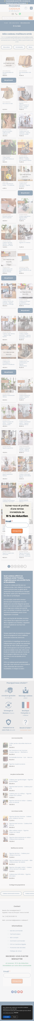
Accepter (7, 1017)
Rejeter (14, 1017)
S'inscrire (17, 531)
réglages (16, 1012)
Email (9, 521)
